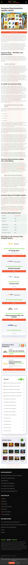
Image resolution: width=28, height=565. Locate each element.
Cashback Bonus (4, 480)
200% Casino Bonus (7, 421)
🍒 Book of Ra (4, 509)
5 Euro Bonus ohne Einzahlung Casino (9, 491)
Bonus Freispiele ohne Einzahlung (13, 209)
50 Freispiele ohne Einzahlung (10, 411)
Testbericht (14, 286)
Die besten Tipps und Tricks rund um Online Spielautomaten (14, 524)
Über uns (3, 529)
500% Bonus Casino (7, 430)
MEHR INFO (12, 562)
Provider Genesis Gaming (7, 35)
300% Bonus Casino (7, 424)
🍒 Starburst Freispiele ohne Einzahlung (12, 386)
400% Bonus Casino (7, 427)
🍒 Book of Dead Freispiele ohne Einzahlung (12, 383)
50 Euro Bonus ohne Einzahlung (10, 414)
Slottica (15, 325)
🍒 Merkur (3, 498)
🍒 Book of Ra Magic (5, 514)
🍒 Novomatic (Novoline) (6, 506)
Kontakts (3, 532)
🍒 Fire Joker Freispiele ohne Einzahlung (12, 389)
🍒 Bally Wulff (4, 504)
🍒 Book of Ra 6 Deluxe (6, 511)
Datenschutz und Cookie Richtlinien (8, 527)
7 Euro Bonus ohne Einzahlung (10, 408)
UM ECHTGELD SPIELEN (14, 32)
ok (17, 562)
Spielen (14, 255)
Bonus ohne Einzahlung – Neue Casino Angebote (11, 475)
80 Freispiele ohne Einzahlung (10, 398)
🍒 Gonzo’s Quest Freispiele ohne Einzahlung (12, 392)
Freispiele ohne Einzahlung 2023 (8, 478)
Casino (16, 200)
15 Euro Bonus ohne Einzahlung (8, 488)
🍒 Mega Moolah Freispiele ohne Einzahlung (12, 395)
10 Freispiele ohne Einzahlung (9, 402)
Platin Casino (16, 277)
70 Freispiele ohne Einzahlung (7, 486)
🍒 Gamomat (4, 501)
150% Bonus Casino (7, 418)
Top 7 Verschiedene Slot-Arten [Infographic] (10, 522)
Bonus (8, 207)
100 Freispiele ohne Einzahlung (7, 483)
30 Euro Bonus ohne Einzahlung (10, 405)
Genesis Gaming (17, 215)
